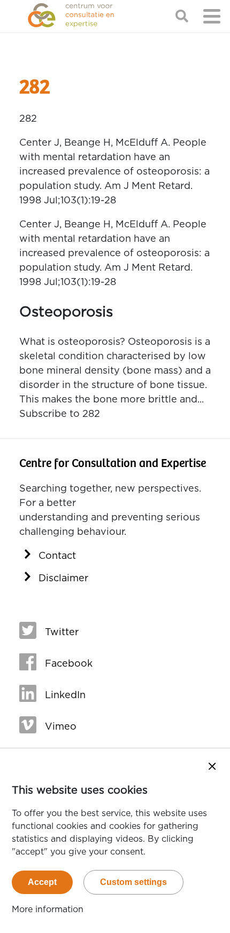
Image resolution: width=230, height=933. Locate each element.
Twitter (62, 632)
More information (47, 909)
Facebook (69, 664)
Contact (57, 556)
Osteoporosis (66, 312)
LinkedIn (65, 695)
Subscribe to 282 (59, 414)
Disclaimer (63, 578)
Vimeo (60, 727)
